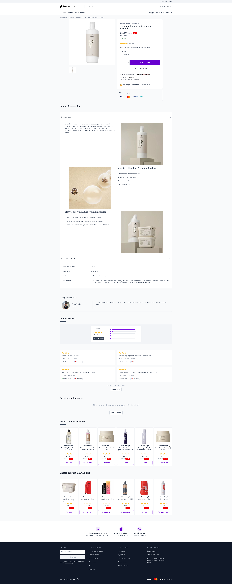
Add (70, 463)
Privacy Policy (93, 558)
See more (88, 463)
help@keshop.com (153, 551)
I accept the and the (73, 562)
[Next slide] (112, 42)
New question (116, 413)
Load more (116, 389)
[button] (72, 70)
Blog (90, 565)
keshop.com (63, 17)
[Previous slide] (72, 42)
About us (92, 569)
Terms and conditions (96, 551)
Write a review (98, 338)
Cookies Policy (94, 555)
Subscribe (72, 557)
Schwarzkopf (71, 17)
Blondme (78, 17)
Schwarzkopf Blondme (129, 23)
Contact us (93, 562)
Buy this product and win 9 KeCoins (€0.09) (137, 85)
